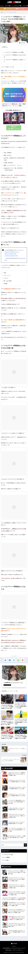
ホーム (2, 5)
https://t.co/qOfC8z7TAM (10, 253)
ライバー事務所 (6, 857)
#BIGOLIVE (7, 252)
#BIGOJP (12, 252)
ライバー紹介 (8, 5)
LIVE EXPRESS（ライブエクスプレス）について (14, 948)
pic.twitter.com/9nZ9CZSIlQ (11, 255)
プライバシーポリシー (18, 950)
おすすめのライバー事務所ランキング (10, 81)
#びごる (17, 252)
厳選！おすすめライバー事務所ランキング (14, 8)
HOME (15, 943)
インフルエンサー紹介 (17, 5)
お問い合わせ (8, 950)
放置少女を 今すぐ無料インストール (14, 127)
